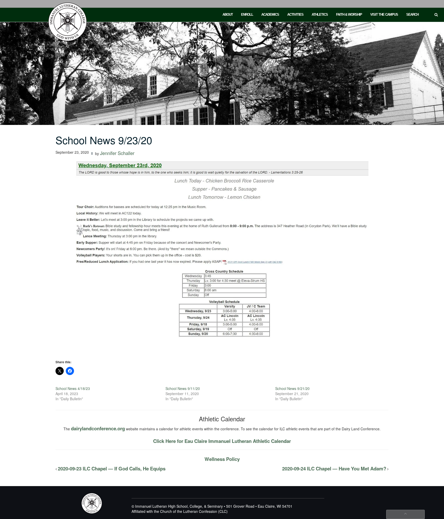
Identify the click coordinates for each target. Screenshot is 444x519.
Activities (295, 14)
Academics (270, 14)
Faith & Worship (349, 14)
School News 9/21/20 (292, 388)
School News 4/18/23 (72, 388)
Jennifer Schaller (117, 153)
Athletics (320, 14)
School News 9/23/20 (103, 139)
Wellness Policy (222, 459)
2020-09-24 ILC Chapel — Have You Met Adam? (334, 468)
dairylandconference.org (98, 428)
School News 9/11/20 (182, 388)
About (228, 14)
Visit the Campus (384, 14)
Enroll (247, 14)
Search (412, 14)
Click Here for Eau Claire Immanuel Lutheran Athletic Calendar (222, 441)
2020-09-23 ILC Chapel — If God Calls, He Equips (111, 468)
